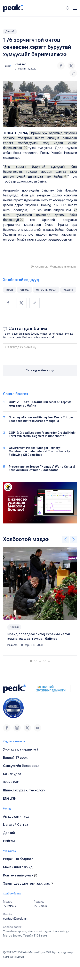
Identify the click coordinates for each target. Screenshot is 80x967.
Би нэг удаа (12, 774)
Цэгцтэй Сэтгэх (15, 825)
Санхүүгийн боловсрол (21, 766)
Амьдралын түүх (16, 816)
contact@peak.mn (15, 918)
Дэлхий (9, 31)
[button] (68, 8)
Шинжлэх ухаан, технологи (24, 790)
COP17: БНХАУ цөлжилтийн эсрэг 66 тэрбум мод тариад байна (40, 403)
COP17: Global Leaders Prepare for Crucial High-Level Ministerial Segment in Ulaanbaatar (42, 434)
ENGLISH (9, 798)
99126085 (40, 906)
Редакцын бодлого (18, 859)
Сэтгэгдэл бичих (38, 370)
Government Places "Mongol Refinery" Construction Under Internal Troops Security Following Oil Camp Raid (39, 451)
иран (9, 289)
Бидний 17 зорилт (17, 758)
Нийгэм (9, 841)
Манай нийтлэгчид (18, 867)
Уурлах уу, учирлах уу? (20, 749)
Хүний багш (12, 782)
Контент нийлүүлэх (18, 875)
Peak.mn (20, 64)
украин (68, 289)
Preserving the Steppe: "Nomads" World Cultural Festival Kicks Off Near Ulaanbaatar (42, 468)
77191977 (9, 906)
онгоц (24, 289)
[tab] (31, 661)
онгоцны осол (46, 289)
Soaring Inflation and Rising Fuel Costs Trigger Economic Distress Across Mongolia (41, 419)
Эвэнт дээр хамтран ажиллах (26, 883)
